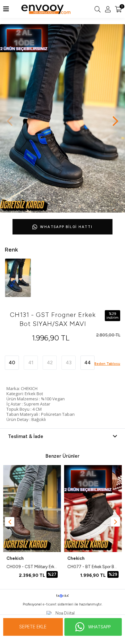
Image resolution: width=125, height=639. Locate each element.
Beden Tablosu (107, 364)
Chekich (15, 558)
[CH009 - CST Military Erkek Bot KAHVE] (32, 508)
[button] (115, 117)
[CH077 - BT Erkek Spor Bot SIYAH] (93, 508)
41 (30, 363)
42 (50, 363)
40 (12, 363)
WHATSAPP (99, 627)
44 (87, 363)
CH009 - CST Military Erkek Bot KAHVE (43, 566)
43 (68, 363)
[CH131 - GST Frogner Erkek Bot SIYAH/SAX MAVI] (18, 277)
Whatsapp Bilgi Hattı (66, 227)
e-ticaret (49, 604)
